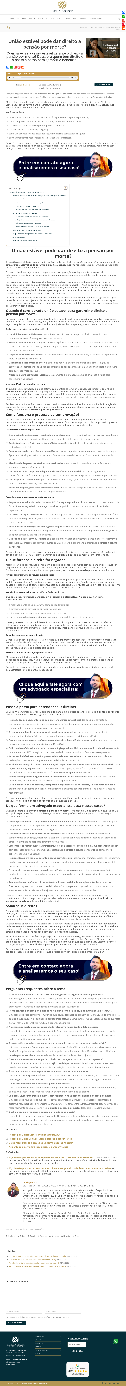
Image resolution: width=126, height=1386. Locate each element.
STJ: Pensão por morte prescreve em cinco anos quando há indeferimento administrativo (60, 1168)
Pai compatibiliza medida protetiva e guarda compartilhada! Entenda (37, 1266)
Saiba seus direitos (19, 237)
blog (31, 1229)
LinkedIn (66, 1236)
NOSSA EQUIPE (43, 18)
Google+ (55, 1236)
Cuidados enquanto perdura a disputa (28, 223)
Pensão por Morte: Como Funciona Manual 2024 (34, 1134)
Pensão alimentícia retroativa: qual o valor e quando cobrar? (34, 1263)
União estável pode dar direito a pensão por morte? (44, 44)
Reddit (32, 1236)
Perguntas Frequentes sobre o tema (25, 240)
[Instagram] (106, 1383)
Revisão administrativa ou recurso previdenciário (32, 217)
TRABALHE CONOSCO (96, 18)
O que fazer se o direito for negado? (25, 213)
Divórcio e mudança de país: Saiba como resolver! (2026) (32, 1259)
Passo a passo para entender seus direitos (27, 230)
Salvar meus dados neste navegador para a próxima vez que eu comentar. (39, 1317)
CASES (59, 18)
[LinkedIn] (110, 1383)
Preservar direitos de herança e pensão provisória (32, 226)
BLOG (53, 18)
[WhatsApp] (11, 67)
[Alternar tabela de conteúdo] (65, 188)
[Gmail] (15, 67)
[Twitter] (114, 1383)
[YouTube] (118, 1383)
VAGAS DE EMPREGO (41, 1350)
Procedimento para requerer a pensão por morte (32, 209)
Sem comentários (21, 1229)
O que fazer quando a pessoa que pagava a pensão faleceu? (41, 1142)
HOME (12, 18)
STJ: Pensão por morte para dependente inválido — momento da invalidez (51, 1157)
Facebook (11, 1236)
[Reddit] (23, 67)
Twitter (22, 1236)
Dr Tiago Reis (30, 1182)
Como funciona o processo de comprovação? (28, 203)
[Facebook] (8, 67)
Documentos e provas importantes (27, 206)
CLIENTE (108, 18)
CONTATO (83, 18)
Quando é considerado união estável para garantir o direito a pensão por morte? (40, 195)
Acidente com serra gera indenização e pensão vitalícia (38, 1146)
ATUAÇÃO (32, 18)
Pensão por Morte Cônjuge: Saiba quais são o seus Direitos (40, 1138)
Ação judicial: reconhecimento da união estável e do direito (35, 220)
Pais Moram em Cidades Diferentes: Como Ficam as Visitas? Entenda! (37, 1256)
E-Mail (77, 1236)
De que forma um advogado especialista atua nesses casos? (33, 234)
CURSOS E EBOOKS (71, 18)
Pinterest (43, 1236)
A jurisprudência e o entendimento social (29, 199)
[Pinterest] (19, 67)
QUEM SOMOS (21, 18)
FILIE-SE (37, 1354)
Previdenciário (39, 1229)
